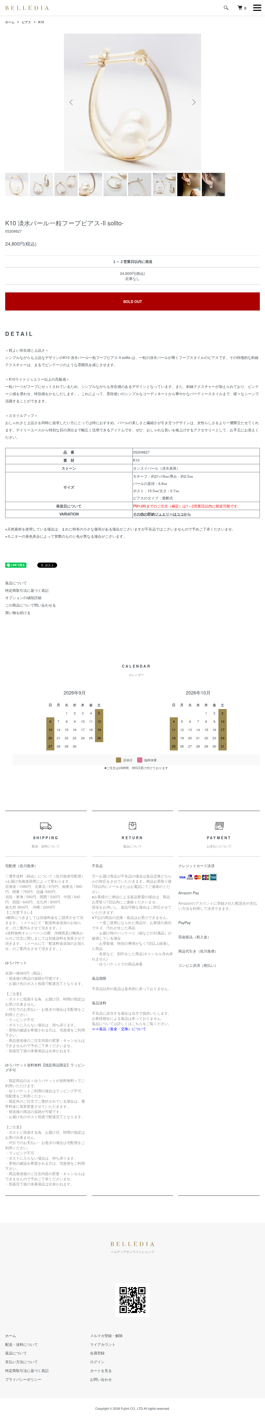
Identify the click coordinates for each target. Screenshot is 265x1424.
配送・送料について (21, 1344)
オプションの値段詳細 (23, 597)
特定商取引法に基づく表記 (27, 590)
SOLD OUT (132, 301)
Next (193, 102)
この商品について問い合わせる (30, 605)
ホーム (9, 22)
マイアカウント (102, 1344)
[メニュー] (257, 8)
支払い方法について (21, 1361)
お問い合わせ (101, 1379)
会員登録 (97, 1352)
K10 (41, 22)
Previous (72, 102)
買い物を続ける (18, 612)
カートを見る (101, 1370)
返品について (16, 582)
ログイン (97, 1361)
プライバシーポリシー (23, 1379)
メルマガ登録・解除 (106, 1335)
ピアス (26, 22)
